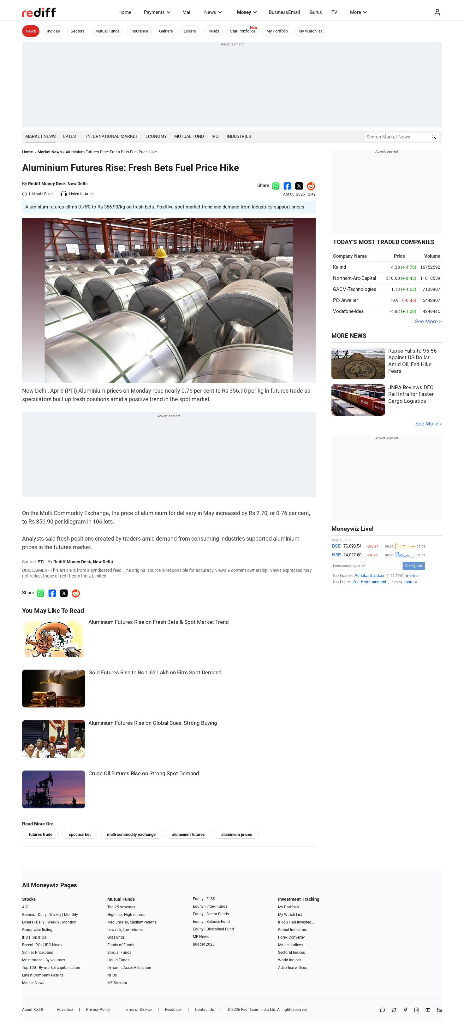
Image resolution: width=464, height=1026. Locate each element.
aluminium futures (188, 834)
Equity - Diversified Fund (213, 929)
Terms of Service (138, 1009)
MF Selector (117, 983)
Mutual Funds (107, 31)
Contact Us (204, 1009)
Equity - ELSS (204, 899)
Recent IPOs (32, 945)
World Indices (289, 960)
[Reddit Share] (309, 185)
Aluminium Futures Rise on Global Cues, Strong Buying (152, 723)
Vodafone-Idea (348, 311)
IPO (215, 136)
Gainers (166, 31)
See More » (428, 424)
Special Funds (119, 952)
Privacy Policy (98, 1009)
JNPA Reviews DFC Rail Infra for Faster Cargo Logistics (411, 394)
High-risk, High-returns (126, 914)
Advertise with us (292, 967)
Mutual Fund (189, 136)
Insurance (139, 31)
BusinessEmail (284, 12)
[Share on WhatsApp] (382, 1010)
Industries (239, 136)
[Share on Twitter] (299, 185)
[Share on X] (393, 1010)
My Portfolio (277, 31)
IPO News (53, 945)
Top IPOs (38, 937)
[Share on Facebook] (287, 185)
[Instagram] (416, 1010)
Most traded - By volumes (43, 960)
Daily (42, 914)
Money (244, 12)
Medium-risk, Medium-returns (132, 922)
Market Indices (290, 945)
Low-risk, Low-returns (125, 930)
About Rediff (32, 1009)
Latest (70, 136)
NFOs (112, 975)
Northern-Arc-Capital (354, 278)
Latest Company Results (42, 975)
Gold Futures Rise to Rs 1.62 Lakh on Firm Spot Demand (155, 673)
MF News (201, 937)
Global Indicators (292, 930)
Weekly (55, 914)
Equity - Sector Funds (211, 914)
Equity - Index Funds (210, 906)
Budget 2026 (204, 944)
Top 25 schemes (121, 907)
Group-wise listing (37, 930)
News (210, 12)
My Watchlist (310, 31)
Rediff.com (250, 1009)
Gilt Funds (116, 937)
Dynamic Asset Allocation (129, 967)
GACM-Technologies (354, 289)
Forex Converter (291, 937)
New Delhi (78, 183)
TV (334, 12)
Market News (40, 136)
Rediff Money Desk (47, 183)
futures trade (40, 834)
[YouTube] (428, 1010)
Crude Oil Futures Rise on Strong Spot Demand (143, 774)
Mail (187, 12)
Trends (213, 31)
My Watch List (290, 914)
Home (124, 12)
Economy (156, 136)
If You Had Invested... (296, 922)
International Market (112, 136)
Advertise (65, 1009)
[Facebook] (405, 1010)
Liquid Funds (118, 960)
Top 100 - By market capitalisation (51, 967)
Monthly (71, 914)
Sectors (78, 31)
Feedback (173, 1009)
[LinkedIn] (439, 1010)
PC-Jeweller (345, 300)
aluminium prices (236, 834)
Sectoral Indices (291, 952)
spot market (80, 834)
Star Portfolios (243, 31)
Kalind (339, 267)
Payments (154, 12)
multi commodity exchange (131, 834)
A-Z (25, 907)
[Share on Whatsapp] (276, 185)
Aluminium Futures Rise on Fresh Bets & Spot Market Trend (158, 622)
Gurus (316, 12)
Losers (190, 31)
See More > (428, 322)
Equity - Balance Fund (211, 921)
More (355, 12)
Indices (53, 31)
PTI (41, 561)
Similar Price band (37, 952)
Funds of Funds (120, 945)
